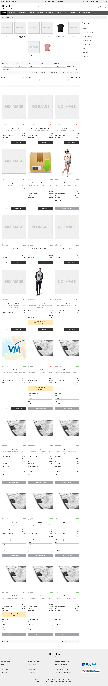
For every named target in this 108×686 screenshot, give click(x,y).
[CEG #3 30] (40, 428)
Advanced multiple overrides (40, 128)
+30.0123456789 (12, 1)
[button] (106, 28)
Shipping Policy (32, 664)
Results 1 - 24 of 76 (74, 77)
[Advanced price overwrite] (14, 161)
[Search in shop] (77, 69)
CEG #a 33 (66, 596)
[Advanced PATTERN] (67, 107)
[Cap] (67, 282)
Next (75, 86)
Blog (66, 12)
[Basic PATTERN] (67, 227)
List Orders (40, 12)
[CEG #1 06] (67, 348)
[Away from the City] (67, 161)
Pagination (85, 56)
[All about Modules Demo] (40, 161)
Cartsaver (14, 370)
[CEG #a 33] (67, 574)
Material (4, 63)
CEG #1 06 (66, 370)
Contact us (4, 672)
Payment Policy (32, 667)
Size (42, 63)
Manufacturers (23, 12)
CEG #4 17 (66, 449)
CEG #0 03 (40, 370)
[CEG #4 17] (67, 428)
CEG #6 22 (40, 522)
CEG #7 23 (66, 522)
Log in (86, 1)
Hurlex (84, 28)
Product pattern (86, 44)
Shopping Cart (49, 12)
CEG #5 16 (14, 522)
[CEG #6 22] (40, 501)
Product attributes (87, 40)
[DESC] (17, 80)
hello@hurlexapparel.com (65, 672)
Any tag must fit (72, 66)
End (77, 86)
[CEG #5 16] (14, 501)
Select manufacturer (26, 77)
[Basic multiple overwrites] (40, 227)
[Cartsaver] (14, 348)
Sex (29, 63)
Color (16, 63)
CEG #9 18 (40, 596)
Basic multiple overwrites (40, 248)
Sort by (3, 77)
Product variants (87, 36)
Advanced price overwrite (14, 183)
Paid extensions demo (88, 32)
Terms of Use (32, 669)
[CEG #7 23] (67, 501)
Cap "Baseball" (67, 303)
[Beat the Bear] (40, 281)
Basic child (14, 248)
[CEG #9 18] (40, 574)
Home (4, 12)
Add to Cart (18, 142)
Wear (83, 48)
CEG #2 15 (14, 449)
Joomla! (38, 681)
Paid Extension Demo (85, 12)
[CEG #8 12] (14, 574)
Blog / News (4, 669)
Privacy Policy (31, 672)
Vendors (58, 12)
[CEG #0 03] (40, 348)
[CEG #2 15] (14, 428)
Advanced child (14, 128)
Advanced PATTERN (67, 128)
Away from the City (66, 183)
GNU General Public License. (64, 681)
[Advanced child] (14, 107)
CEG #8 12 (14, 596)
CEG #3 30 (40, 449)
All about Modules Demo (40, 183)
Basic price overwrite (14, 303)
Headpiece (85, 52)
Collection (56, 63)
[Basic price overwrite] (14, 282)
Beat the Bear (40, 303)
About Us (3, 667)
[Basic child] (14, 227)
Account (31, 12)
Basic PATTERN (67, 248)
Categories (12, 12)
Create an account (93, 1)
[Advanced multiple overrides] (40, 107)
